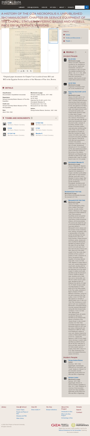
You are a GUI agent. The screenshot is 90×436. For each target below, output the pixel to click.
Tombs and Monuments (73, 38)
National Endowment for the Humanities (70, 430)
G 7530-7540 (39, 123)
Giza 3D (44, 7)
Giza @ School (33, 7)
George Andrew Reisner (75, 360)
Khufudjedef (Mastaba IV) (76, 162)
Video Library (20, 418)
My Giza (53, 7)
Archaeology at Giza (67, 418)
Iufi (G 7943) (72, 83)
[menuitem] (21, 7)
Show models (35, 409)
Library (22, 7)
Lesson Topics (20, 409)
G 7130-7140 (11, 133)
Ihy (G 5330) (72, 59)
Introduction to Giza (66, 411)
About (61, 7)
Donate (71, 7)
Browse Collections (51, 409)
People (68, 41)
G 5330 (10, 128)
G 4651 (10, 123)
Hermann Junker (73, 377)
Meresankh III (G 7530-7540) (76, 200)
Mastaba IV (39, 133)
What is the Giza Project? (65, 414)
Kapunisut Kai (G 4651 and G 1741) (77, 92)
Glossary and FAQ (21, 416)
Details (67, 35)
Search (78, 410)
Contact (79, 412)
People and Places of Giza (22, 412)
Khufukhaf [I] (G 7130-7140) (73, 192)
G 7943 (38, 128)
